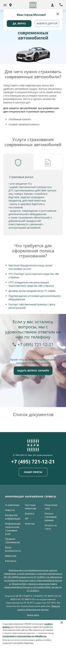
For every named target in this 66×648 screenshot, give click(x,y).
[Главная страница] (33, 450)
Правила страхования (12, 540)
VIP (26, 518)
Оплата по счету (51, 527)
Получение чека (51, 506)
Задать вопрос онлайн (33, 370)
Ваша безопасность (13, 549)
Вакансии (10, 555)
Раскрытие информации (12, 517)
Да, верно (19, 23)
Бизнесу (29, 513)
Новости (10, 510)
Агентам (30, 523)
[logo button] (5, 5)
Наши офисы (33, 472)
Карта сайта (33, 614)
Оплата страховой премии (51, 517)
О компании (12, 505)
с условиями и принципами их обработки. (28, 635)
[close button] (58, 14)
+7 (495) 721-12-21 (35, 344)
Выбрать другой (47, 23)
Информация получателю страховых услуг (12, 528)
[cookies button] (62, 624)
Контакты (10, 560)
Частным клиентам (30, 506)
